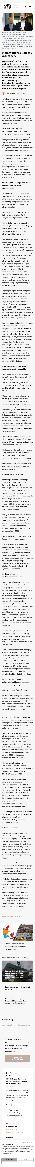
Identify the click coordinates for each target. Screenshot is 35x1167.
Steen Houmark (11, 93)
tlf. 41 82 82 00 (11, 1129)
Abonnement (13, 1110)
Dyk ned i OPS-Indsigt (12, 916)
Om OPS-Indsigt (14, 1113)
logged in (14, 1025)
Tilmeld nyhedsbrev (16, 1116)
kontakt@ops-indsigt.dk (14, 1132)
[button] (30, 6)
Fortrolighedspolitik (27, 1142)
